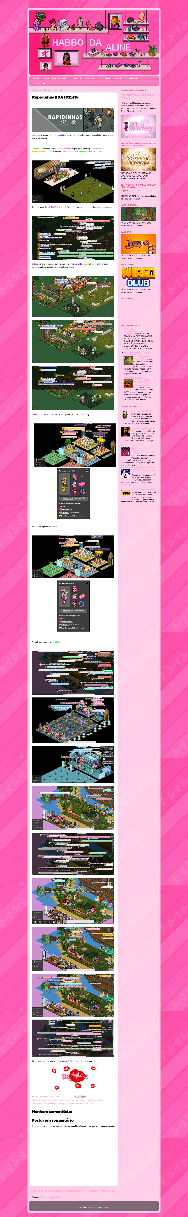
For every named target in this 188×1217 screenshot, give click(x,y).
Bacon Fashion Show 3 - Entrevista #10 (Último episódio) (141, 450)
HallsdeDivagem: (82, 1100)
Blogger (107, 1207)
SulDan (85, 1103)
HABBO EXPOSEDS (133, 378)
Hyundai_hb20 (96, 1100)
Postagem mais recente (46, 1190)
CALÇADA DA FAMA (98, 78)
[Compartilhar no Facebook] (82, 1096)
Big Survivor (129, 329)
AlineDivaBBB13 (60, 1100)
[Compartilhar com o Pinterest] (85, 1096)
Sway (91, 1103)
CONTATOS (39, 83)
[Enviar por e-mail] (75, 1096)
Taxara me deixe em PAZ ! (142, 428)
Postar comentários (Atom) (50, 1197)
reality (61, 1103)
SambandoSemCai (73, 1103)
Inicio (35, 78)
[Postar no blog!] (78, 1096)
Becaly (71, 1100)
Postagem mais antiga (101, 1190)
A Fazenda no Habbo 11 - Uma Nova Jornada (137, 353)
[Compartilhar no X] (80, 1096)
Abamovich (48, 1100)
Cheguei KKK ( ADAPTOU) (141, 411)
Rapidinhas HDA (51, 1103)
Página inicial (74, 1190)
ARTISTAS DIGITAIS (126, 78)
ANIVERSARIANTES (56, 78)
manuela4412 (37, 1103)
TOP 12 (77, 78)
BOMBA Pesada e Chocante (143, 490)
